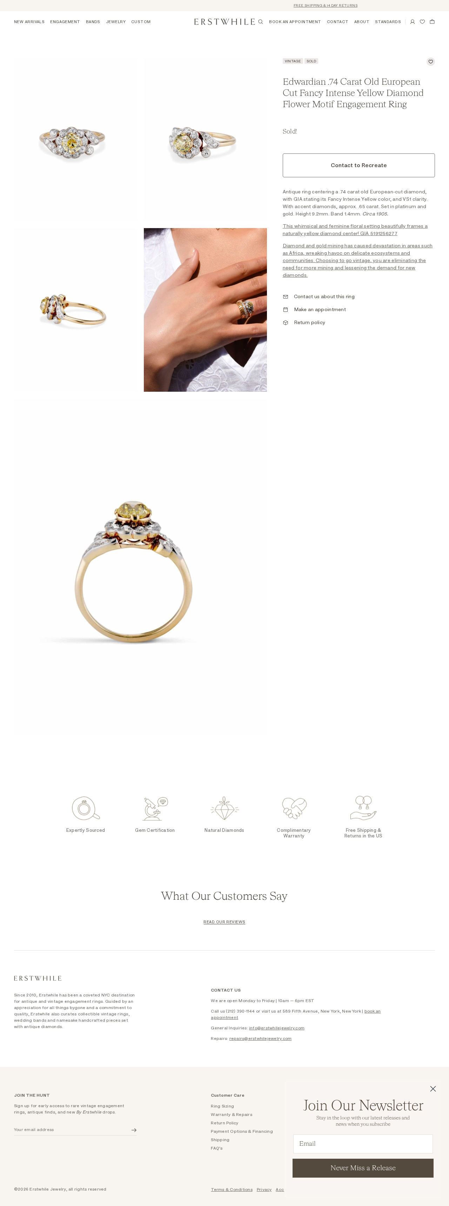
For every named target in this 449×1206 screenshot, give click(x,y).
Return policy (310, 322)
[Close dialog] (433, 1089)
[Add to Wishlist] (431, 61)
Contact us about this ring (324, 296)
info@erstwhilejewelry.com (276, 1028)
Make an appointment (320, 309)
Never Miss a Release (363, 1168)
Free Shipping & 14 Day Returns (316, 5)
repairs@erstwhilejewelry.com (260, 1038)
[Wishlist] (422, 22)
